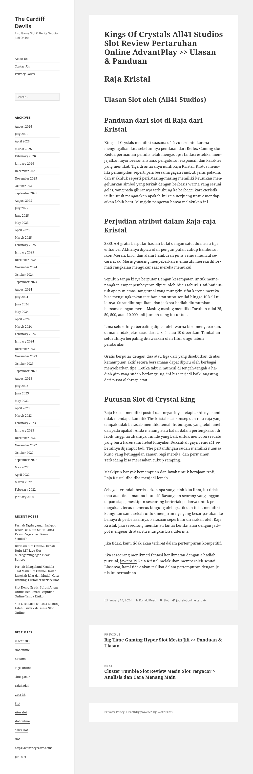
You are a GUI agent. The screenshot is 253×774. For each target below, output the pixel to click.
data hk (20, 694)
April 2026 (22, 141)
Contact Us (22, 66)
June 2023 (22, 393)
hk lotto (20, 659)
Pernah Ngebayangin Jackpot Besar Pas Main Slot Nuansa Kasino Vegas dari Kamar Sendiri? (35, 532)
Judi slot (20, 757)
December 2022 (26, 438)
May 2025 (22, 223)
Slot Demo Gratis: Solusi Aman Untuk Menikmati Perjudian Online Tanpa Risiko (36, 591)
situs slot (21, 712)
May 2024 (22, 312)
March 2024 (23, 326)
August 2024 (23, 289)
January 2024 (24, 341)
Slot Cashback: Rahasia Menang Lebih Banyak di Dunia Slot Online (37, 608)
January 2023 (24, 430)
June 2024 (22, 304)
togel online (23, 668)
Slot (17, 703)
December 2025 (26, 171)
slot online (22, 650)
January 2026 (24, 163)
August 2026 (23, 126)
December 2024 (26, 260)
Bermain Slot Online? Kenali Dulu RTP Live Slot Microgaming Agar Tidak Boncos (35, 553)
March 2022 (23, 482)
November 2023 (26, 356)
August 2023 (23, 378)
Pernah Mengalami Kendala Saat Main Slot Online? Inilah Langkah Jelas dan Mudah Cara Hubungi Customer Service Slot (37, 573)
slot (17, 739)
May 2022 (22, 467)
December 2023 (26, 349)
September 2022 (26, 460)
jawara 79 (128, 560)
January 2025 (24, 252)
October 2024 (24, 275)
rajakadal (22, 685)
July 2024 (21, 297)
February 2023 (25, 423)
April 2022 (22, 475)
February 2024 (25, 334)
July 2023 (21, 386)
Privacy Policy (25, 74)
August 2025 (23, 201)
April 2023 (22, 408)
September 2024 (26, 282)
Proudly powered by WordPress (150, 712)
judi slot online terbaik (191, 600)
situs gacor (22, 677)
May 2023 (22, 401)
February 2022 (25, 489)
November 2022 (26, 445)
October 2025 (24, 186)
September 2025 (26, 193)
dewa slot (21, 730)
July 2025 (21, 208)
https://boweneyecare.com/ (33, 748)
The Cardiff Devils (30, 22)
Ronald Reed (147, 600)
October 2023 (24, 364)
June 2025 (22, 215)
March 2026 (23, 149)
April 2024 (22, 319)
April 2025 (22, 230)
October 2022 (24, 453)
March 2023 (23, 415)
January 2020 (24, 497)
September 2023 (26, 371)
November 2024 (26, 267)
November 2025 (26, 178)
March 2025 (23, 237)
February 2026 (25, 156)
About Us (21, 59)
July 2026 (21, 134)
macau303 (22, 641)
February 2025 (25, 245)
